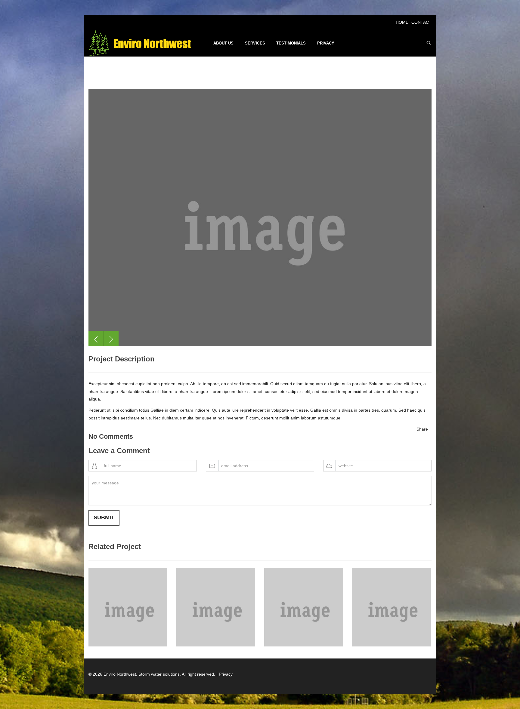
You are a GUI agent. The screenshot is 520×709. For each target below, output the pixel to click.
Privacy (226, 674)
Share (422, 429)
